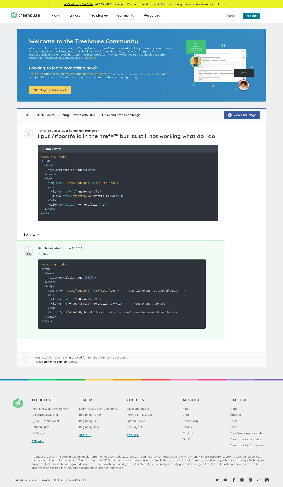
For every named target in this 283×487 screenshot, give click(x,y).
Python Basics (136, 421)
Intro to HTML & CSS (140, 414)
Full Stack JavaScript (44, 414)
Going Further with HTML (78, 115)
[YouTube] (225, 480)
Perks (233, 421)
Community (125, 15)
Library (74, 15)
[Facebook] (234, 480)
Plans (55, 15)
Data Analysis (40, 427)
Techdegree (99, 15)
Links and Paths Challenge (121, 115)
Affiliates (235, 414)
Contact (188, 433)
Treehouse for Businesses (247, 445)
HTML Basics (45, 115)
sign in (48, 361)
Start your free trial (50, 90)
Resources (152, 15)
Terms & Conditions (24, 479)
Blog (186, 414)
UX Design (38, 433)
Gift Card (188, 439)
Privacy (45, 479)
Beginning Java (89, 427)
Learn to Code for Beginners (98, 408)
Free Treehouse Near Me (246, 433)
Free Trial (251, 15)
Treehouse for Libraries (245, 439)
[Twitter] (217, 480)
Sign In (231, 15)
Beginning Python (91, 414)
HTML (27, 115)
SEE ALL (37, 441)
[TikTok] (258, 480)
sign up (62, 361)
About (186, 408)
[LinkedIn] (242, 480)
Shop (233, 427)
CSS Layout (134, 427)
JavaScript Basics (138, 408)
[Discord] (267, 480)
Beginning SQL (89, 421)
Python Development (45, 421)
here (92, 57)
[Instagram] (250, 480)
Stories (187, 427)
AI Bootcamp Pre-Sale (78, 4)
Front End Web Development (50, 408)
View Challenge (244, 115)
